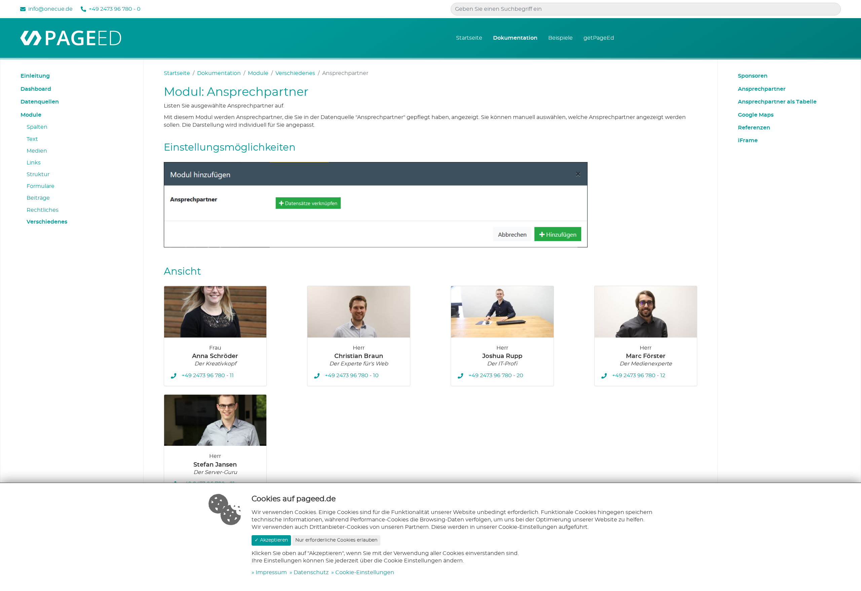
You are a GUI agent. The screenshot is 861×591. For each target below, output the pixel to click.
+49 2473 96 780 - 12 (638, 375)
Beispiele (560, 38)
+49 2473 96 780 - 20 (496, 375)
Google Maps (756, 115)
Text (32, 139)
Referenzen (754, 127)
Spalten (37, 127)
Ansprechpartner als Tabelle (777, 102)
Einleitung (35, 76)
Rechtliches (43, 210)
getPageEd (599, 38)
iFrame (748, 140)
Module (31, 115)
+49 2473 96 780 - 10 (352, 375)
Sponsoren (753, 76)
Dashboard (36, 89)
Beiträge (38, 198)
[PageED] (70, 37)
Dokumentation (515, 38)
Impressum (271, 572)
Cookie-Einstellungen (364, 572)
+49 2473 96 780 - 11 (208, 375)
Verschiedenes (47, 222)
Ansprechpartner (762, 89)
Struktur (38, 174)
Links (34, 162)
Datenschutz (311, 572)
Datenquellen (40, 102)
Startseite (469, 38)
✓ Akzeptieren (271, 540)
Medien (37, 151)
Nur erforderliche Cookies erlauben (336, 540)
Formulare (40, 186)
